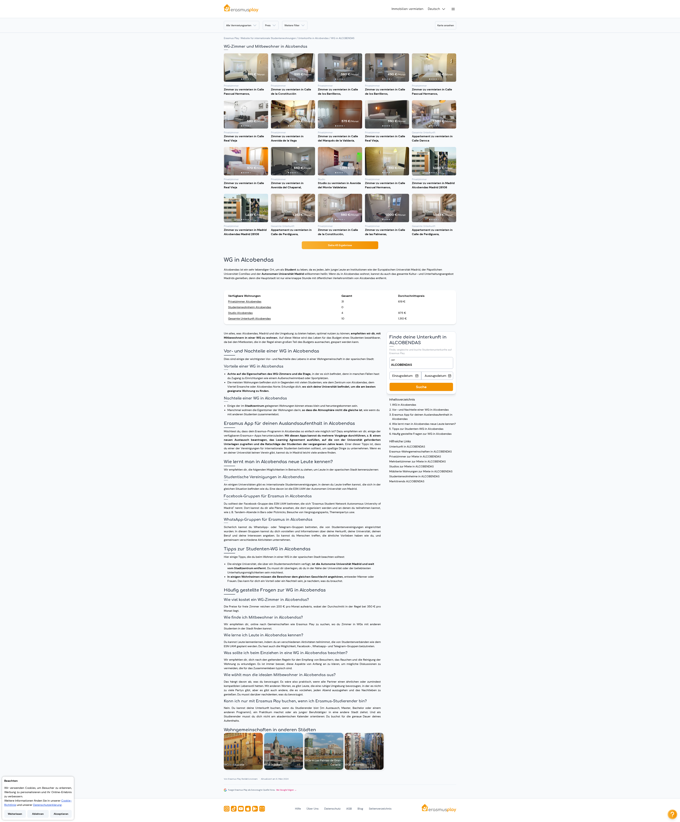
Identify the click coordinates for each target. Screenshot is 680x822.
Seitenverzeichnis (380, 808)
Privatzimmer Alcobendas (244, 301)
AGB (349, 808)
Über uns (313, 808)
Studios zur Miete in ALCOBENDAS (411, 466)
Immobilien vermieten (407, 9)
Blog (360, 808)
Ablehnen (38, 813)
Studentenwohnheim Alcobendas (249, 307)
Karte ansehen (445, 25)
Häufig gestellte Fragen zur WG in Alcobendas (422, 434)
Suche (421, 387)
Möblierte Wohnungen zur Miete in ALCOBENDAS (420, 471)
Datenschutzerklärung (47, 805)
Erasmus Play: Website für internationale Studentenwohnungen (260, 38)
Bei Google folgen (286, 789)
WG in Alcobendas (404, 405)
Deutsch (434, 9)
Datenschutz (332, 808)
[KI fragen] (672, 814)
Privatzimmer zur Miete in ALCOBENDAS (415, 456)
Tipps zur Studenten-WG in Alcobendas (417, 429)
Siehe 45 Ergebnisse (340, 245)
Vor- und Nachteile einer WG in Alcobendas (420, 410)
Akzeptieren (61, 813)
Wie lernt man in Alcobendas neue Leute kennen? (424, 424)
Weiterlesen (15, 813)
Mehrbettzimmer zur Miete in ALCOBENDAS (417, 461)
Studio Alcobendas (240, 313)
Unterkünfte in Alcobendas (313, 38)
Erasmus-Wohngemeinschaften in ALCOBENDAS (420, 451)
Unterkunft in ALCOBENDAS (407, 446)
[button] (246, 67)
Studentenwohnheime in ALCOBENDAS (414, 476)
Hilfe (298, 808)
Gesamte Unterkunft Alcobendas (249, 318)
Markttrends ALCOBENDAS (406, 481)
